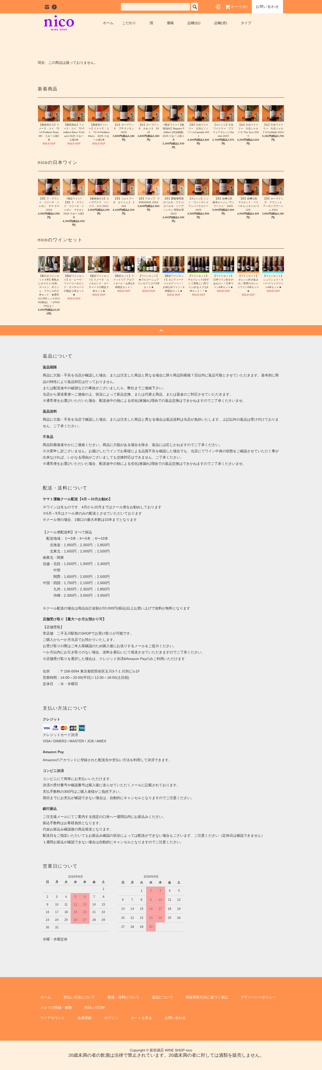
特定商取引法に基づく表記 (207, 997)
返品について (162, 997)
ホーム (108, 23)
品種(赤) (220, 23)
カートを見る (141, 1018)
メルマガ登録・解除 (56, 1007)
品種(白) (193, 23)
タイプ (246, 23)
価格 (170, 23)
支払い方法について (79, 997)
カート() (239, 7)
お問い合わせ (267, 7)
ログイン (111, 1018)
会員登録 (84, 1018)
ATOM (100, 1007)
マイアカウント (52, 1018)
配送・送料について (123, 997)
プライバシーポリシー (258, 997)
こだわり (129, 23)
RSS (88, 1007)
